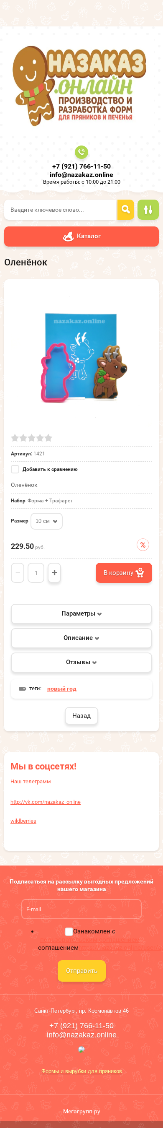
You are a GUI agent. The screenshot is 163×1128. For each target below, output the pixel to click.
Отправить (81, 971)
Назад (81, 716)
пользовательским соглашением (90, 939)
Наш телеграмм (30, 781)
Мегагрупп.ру (81, 1111)
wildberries (23, 821)
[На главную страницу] (79, 85)
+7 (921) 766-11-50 (81, 166)
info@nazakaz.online (81, 175)
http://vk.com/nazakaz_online (45, 802)
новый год (61, 688)
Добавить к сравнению (49, 469)
